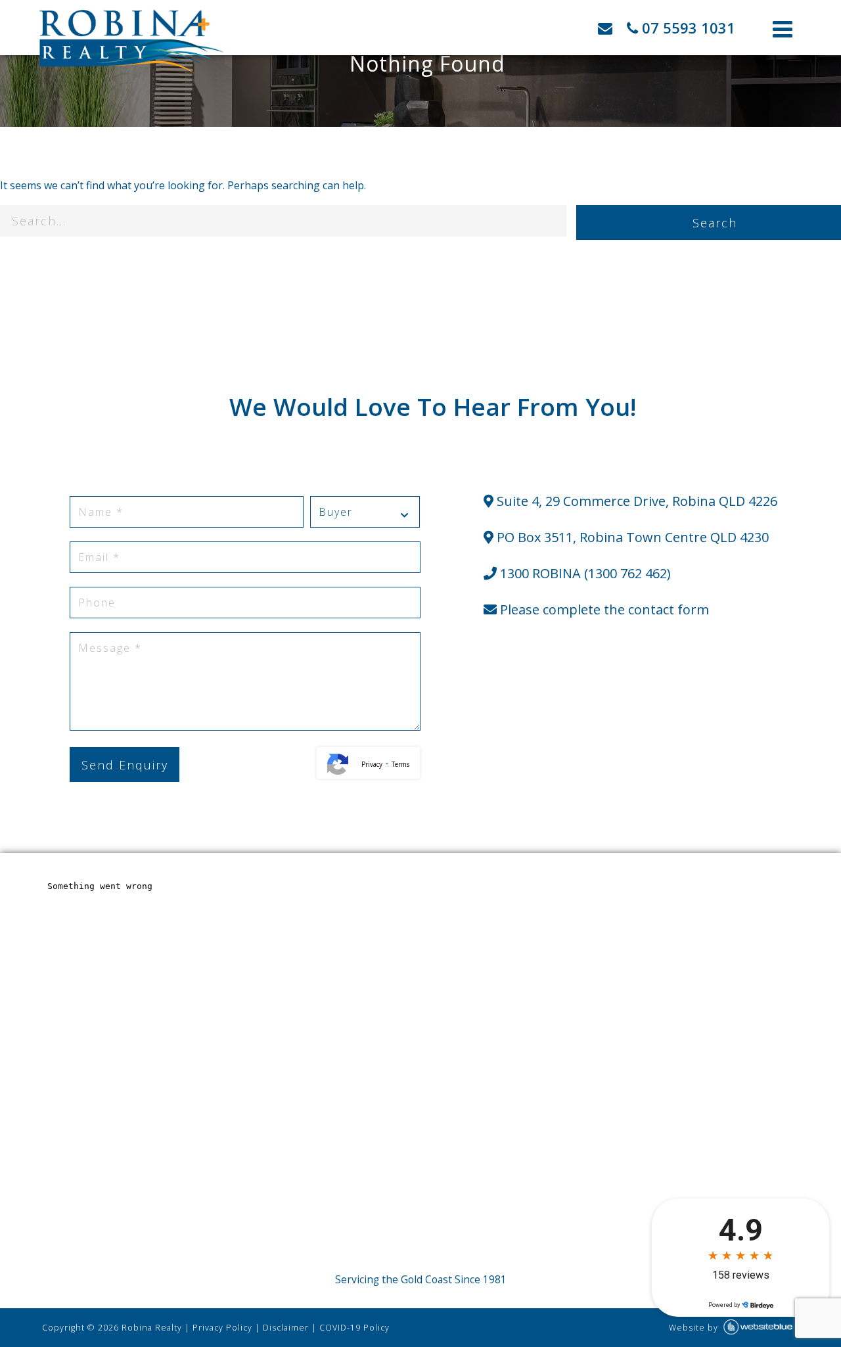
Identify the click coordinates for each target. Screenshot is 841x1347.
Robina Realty (152, 1327)
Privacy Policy (222, 1327)
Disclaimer (286, 1327)
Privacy (371, 764)
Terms (400, 764)
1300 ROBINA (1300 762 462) (584, 573)
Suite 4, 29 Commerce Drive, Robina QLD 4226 (635, 501)
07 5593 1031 (686, 27)
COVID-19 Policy (354, 1327)
